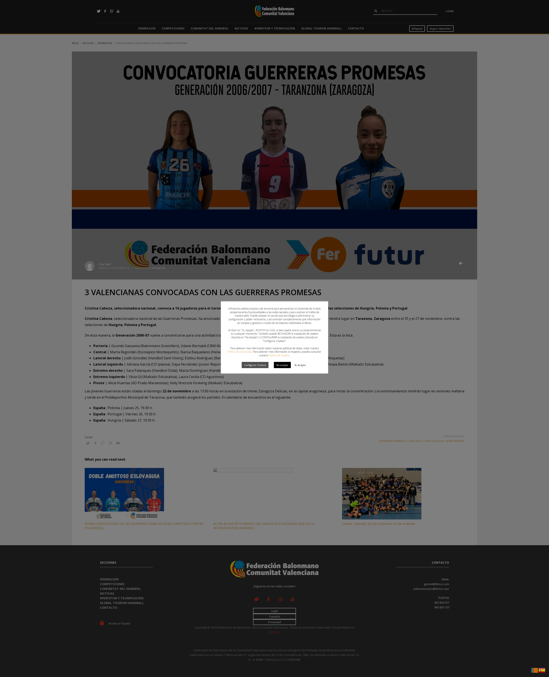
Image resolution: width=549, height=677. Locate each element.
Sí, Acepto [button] (300, 365)
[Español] (542, 670)
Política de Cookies (279, 355)
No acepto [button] (282, 365)
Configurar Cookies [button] (255, 365)
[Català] (534, 670)
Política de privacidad (240, 352)
